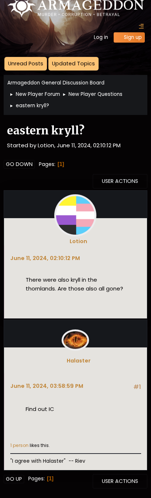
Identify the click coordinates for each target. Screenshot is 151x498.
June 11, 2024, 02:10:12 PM (45, 258)
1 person (19, 445)
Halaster (79, 360)
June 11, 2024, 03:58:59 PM (46, 386)
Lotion (78, 241)
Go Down (19, 164)
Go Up (14, 479)
